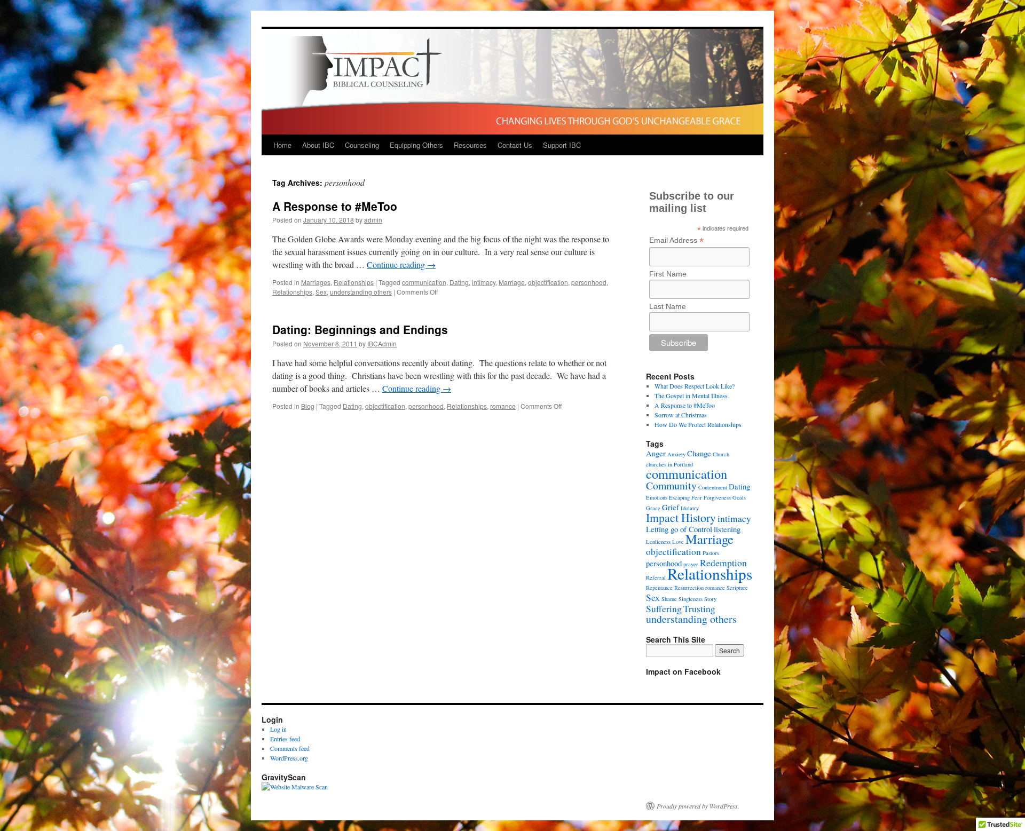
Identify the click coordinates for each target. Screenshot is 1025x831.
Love (678, 541)
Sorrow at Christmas (681, 414)
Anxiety (676, 454)
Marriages (315, 282)
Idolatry (690, 508)
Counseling (362, 145)
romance (503, 405)
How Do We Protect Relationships (698, 424)
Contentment (712, 487)
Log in (278, 729)
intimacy (483, 282)
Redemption (723, 562)
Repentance (659, 587)
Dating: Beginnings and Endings (360, 329)
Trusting (699, 608)
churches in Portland (669, 464)
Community (671, 485)
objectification (548, 282)
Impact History (681, 517)
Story (710, 599)
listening (727, 529)
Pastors (711, 553)
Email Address (676, 240)
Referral (656, 577)
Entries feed (285, 738)
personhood (588, 282)
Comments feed (290, 748)
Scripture (737, 587)
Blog (307, 405)
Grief (670, 507)
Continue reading (401, 264)
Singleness (691, 599)
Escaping (679, 497)
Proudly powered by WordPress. (698, 806)
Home (282, 145)
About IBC (318, 145)
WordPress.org (289, 758)
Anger (656, 453)
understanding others (361, 291)
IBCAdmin (382, 343)
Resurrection (689, 587)
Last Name (667, 306)
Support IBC (562, 145)
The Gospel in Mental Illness (691, 395)
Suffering (664, 608)
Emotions (656, 497)
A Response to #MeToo (334, 206)
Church (721, 454)
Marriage (512, 282)
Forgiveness (717, 497)
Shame (669, 599)
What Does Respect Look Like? (695, 386)
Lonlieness (658, 541)
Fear (696, 497)
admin (373, 219)
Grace (653, 508)
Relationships (354, 282)
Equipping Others (416, 145)
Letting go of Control (679, 529)
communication (424, 282)
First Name (668, 274)
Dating (459, 282)
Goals (739, 497)
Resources (470, 145)
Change (699, 453)
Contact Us (515, 145)
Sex (321, 291)
